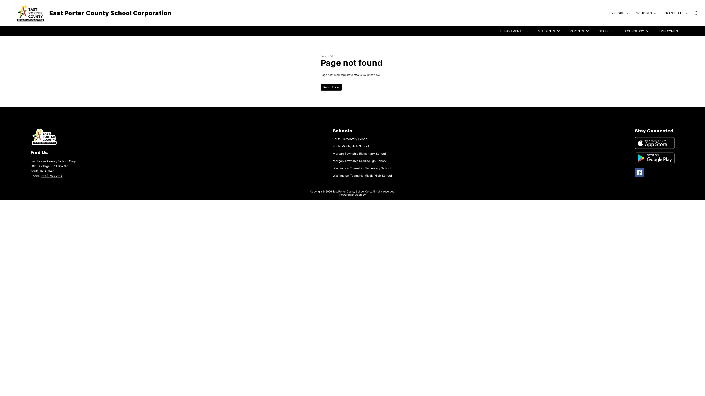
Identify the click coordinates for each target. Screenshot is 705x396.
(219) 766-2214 (51, 176)
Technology (633, 31)
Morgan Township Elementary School (359, 153)
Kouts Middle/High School (351, 146)
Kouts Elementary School (350, 139)
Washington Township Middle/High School (362, 175)
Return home (331, 87)
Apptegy (360, 194)
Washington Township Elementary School (362, 168)
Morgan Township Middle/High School (359, 161)
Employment (669, 31)
